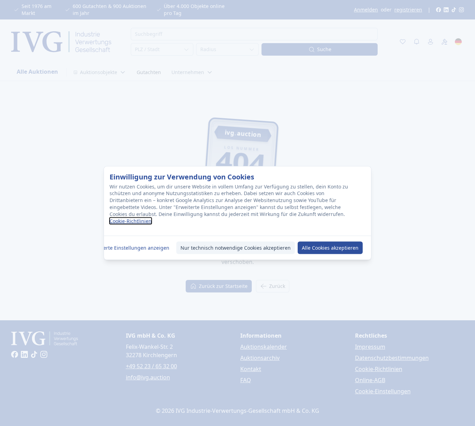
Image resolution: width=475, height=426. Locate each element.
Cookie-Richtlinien (131, 221)
